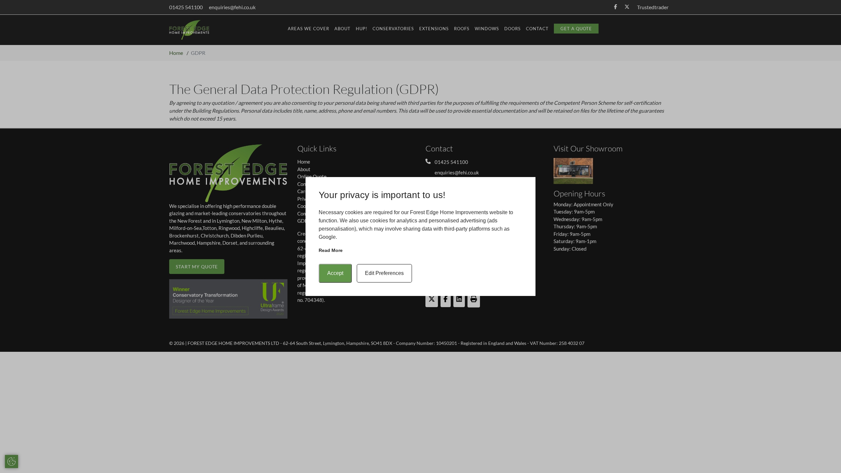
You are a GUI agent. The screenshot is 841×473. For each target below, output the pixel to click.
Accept (335, 273)
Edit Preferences (384, 273)
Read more (331, 250)
